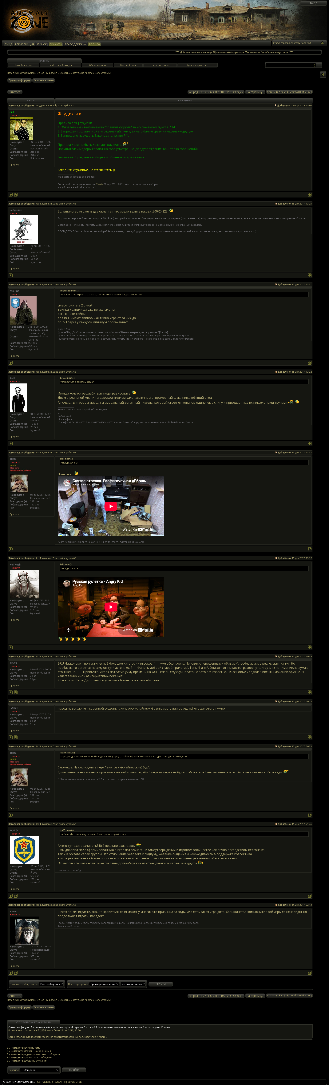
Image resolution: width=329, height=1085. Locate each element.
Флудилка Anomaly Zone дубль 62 (92, 73)
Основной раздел (47, 73)
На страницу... (255, 92)
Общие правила (97, 65)
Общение (65, 73)
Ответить (15, 92)
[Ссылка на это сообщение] (309, 194)
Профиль (14, 164)
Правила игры (73, 1081)
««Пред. (193, 92)
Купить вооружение (197, 65)
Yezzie (99, 184)
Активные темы (44, 80)
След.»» (238, 92)
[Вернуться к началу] (10, 194)
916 (229, 92)
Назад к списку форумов (20, 73)
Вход (313, 3)
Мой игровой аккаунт (61, 65)
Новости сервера (160, 65)
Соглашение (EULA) (49, 1081)
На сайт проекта (23, 65)
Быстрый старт (128, 65)
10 (222, 92)
